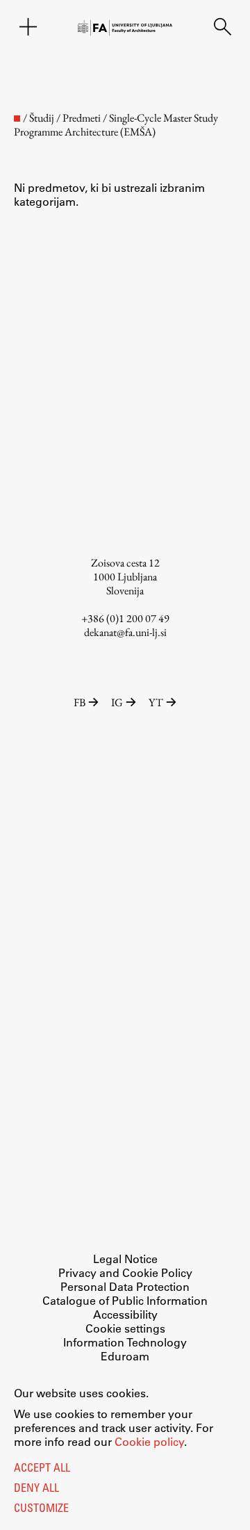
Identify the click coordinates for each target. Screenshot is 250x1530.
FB (79, 702)
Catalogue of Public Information (125, 1300)
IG (117, 702)
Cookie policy (149, 1441)
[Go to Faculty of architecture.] (17, 118)
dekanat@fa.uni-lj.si (125, 632)
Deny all (36, 1489)
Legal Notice (125, 1258)
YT (156, 702)
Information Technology (125, 1342)
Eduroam (125, 1356)
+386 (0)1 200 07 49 (125, 618)
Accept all (42, 1468)
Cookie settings (125, 1328)
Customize (41, 1509)
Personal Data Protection (125, 1286)
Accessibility (125, 1314)
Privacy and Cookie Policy (125, 1272)
